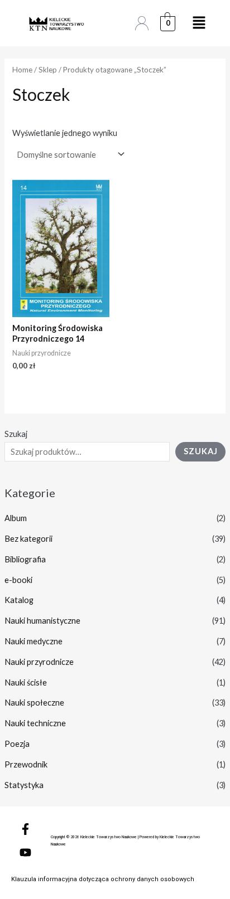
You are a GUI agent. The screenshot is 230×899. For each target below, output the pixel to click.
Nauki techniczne (35, 723)
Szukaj (15, 434)
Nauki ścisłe (25, 682)
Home (22, 69)
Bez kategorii (28, 538)
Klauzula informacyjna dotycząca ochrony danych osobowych (102, 879)
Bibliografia (25, 559)
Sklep (48, 69)
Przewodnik (25, 764)
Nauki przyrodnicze (39, 662)
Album (15, 518)
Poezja (17, 744)
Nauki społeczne (34, 702)
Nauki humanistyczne (42, 620)
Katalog (18, 600)
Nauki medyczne (33, 641)
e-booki (18, 580)
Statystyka (24, 785)
